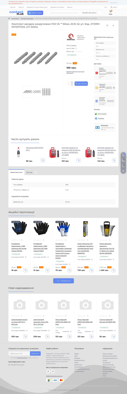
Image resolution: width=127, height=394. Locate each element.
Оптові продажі (107, 371)
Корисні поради (108, 353)
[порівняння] (113, 25)
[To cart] (43, 160)
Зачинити (114, 2)
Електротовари (79, 371)
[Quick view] (27, 220)
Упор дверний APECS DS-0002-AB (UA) (84, 322)
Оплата (105, 373)
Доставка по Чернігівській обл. (37, 7)
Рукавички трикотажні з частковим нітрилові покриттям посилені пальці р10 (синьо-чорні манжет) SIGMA (63, 251)
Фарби (76, 353)
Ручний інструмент (27, 18)
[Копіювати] (76, 48)
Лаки (75, 356)
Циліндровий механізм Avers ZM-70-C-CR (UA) (41, 322)
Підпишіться (35, 353)
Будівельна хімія (79, 360)
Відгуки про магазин (109, 367)
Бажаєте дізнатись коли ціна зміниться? (75, 72)
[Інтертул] (70, 38)
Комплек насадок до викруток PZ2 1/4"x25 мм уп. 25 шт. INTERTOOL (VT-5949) (71, 151)
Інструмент (15, 18)
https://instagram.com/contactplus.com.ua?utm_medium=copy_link (53, 371)
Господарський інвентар (82, 369)
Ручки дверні (78, 367)
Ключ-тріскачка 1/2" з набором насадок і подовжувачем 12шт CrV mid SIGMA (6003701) (85, 248)
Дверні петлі (78, 364)
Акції (104, 375)
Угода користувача (22, 357)
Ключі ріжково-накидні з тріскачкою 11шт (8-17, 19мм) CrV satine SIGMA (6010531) (107, 248)
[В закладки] (107, 25)
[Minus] (72, 85)
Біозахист (77, 358)
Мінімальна (104, 125)
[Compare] (27, 228)
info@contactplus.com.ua (54, 376)
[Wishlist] (27, 224)
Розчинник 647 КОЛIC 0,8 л (34, 149)
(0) (73, 51)
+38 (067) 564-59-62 (89, 13)
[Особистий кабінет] (123, 171)
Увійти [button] (115, 7)
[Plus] (72, 82)
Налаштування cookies (110, 356)
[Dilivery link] (115, 73)
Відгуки (69, 7)
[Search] (48, 13)
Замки (76, 362)
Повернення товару (109, 369)
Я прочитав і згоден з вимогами (24, 357)
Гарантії (21, 7)
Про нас (12, 7)
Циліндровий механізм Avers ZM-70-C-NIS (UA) (19, 322)
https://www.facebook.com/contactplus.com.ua (48, 371)
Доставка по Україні (57, 7)
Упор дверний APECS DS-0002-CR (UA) (62, 322)
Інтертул (73, 45)
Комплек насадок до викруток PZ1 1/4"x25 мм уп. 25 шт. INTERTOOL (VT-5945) (106, 151)
